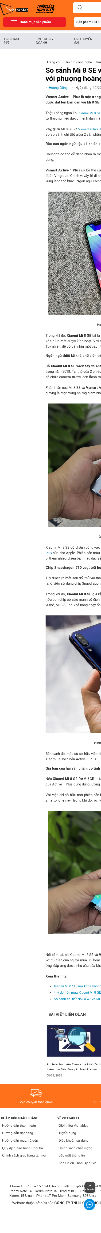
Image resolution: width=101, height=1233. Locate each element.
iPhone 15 (33, 1186)
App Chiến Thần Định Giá (77, 1163)
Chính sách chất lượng (75, 1148)
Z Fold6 (63, 1186)
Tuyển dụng (67, 1133)
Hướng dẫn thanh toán (19, 1125)
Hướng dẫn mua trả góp (20, 1140)
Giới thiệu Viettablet (73, 1125)
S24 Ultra (49, 1186)
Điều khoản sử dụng (73, 1140)
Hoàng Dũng (59, 88)
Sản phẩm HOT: (88, 22)
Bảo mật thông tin (71, 1155)
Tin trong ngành (44, 41)
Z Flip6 (75, 1186)
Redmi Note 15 (46, 1191)
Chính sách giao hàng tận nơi (24, 1155)
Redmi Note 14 (20, 1191)
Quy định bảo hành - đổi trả (22, 1148)
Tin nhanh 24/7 (12, 41)
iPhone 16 (16, 1186)
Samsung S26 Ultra (81, 1195)
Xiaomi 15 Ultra (20, 1195)
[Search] (80, 8)
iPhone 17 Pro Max (50, 1195)
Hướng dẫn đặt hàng (17, 1133)
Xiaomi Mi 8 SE (89, 113)
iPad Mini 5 (68, 1191)
